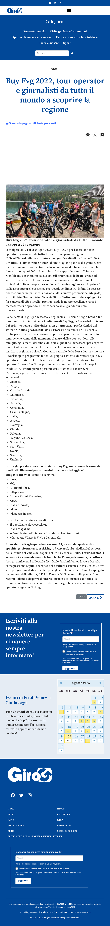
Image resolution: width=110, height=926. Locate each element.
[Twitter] (55, 3)
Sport (67, 43)
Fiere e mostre (49, 43)
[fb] (12, 792)
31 (61, 748)
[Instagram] (60, 3)
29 (94, 738)
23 (101, 729)
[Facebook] (50, 3)
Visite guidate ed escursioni (68, 31)
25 (69, 738)
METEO (60, 809)
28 (88, 738)
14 (88, 719)
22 (94, 729)
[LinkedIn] (102, 134)
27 (82, 738)
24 (61, 738)
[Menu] (69, 10)
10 (61, 719)
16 (101, 719)
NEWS (11, 820)
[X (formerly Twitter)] (95, 134)
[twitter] (20, 792)
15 (94, 719)
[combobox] (52, 53)
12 (76, 719)
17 (61, 729)
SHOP (60, 820)
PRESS (11, 831)
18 (69, 729)
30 (101, 738)
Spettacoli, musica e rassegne (32, 37)
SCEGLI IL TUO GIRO (67, 831)
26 (76, 738)
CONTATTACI (63, 814)
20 (82, 729)
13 (82, 719)
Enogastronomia (34, 31)
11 (69, 719)
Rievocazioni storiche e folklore (77, 37)
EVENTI (11, 814)
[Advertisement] (55, 162)
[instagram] (29, 792)
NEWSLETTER (64, 825)
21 (88, 729)
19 (76, 729)
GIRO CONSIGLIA (16, 825)
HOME (11, 809)
